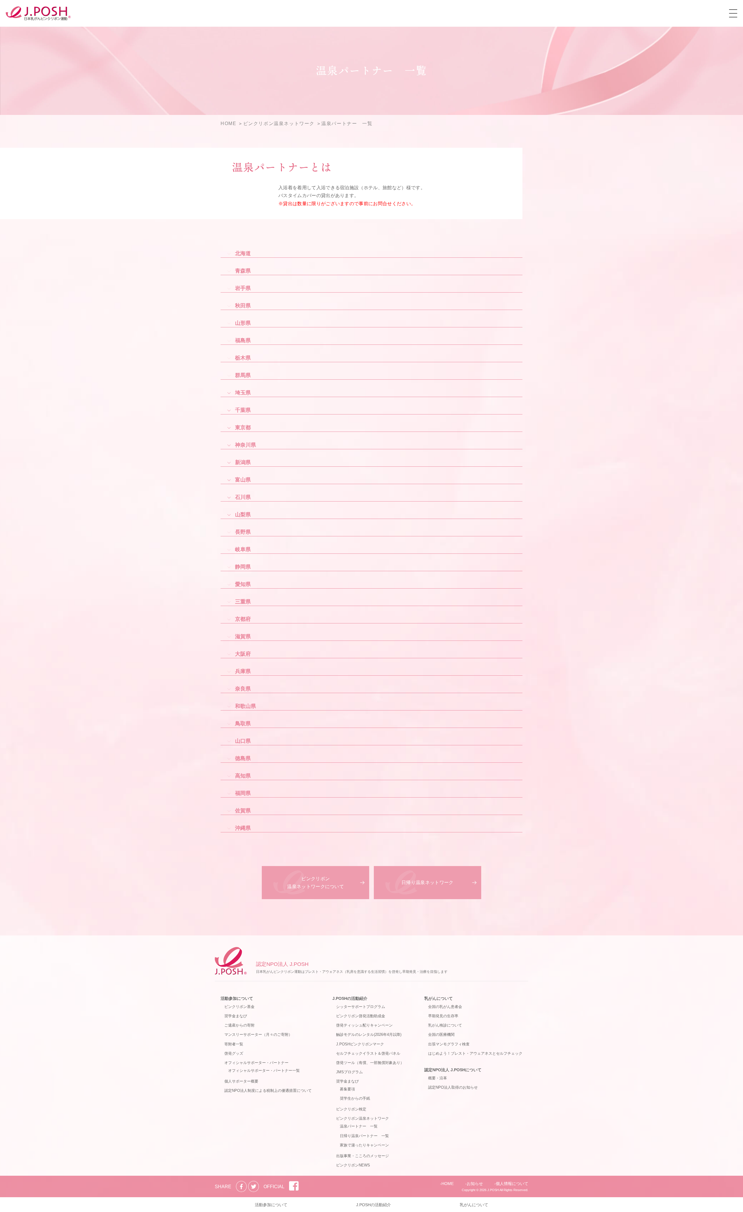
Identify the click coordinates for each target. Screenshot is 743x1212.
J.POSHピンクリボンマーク (360, 1044)
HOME (447, 1183)
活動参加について (237, 998)
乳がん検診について (445, 1025)
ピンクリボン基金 (239, 1006)
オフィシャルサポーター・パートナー (256, 1062)
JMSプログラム (349, 1072)
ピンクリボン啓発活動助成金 (360, 1016)
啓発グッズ (233, 1053)
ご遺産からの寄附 (239, 1025)
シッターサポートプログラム (360, 1006)
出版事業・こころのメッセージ (362, 1156)
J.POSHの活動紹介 (349, 998)
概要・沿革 (437, 1078)
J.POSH (493, 1190)
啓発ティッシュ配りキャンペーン (364, 1025)
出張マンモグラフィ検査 (449, 1044)
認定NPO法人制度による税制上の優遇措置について (268, 1090)
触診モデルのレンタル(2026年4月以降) (368, 1034)
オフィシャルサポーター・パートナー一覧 (264, 1070)
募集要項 (347, 1089)
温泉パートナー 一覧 (359, 1126)
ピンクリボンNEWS (353, 1165)
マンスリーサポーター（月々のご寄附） (258, 1034)
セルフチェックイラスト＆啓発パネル (368, 1053)
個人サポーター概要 (241, 1081)
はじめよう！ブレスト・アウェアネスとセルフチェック (475, 1053)
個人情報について (512, 1183)
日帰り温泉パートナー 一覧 (364, 1136)
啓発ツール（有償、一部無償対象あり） (370, 1062)
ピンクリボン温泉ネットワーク (362, 1118)
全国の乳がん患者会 (445, 1006)
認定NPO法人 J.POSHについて (452, 1069)
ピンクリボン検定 (351, 1109)
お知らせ (475, 1183)
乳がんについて (438, 998)
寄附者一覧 (233, 1044)
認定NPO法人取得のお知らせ (453, 1087)
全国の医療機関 (441, 1034)
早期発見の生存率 (443, 1016)
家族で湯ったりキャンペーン (364, 1145)
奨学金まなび (235, 1016)
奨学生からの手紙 (355, 1098)
